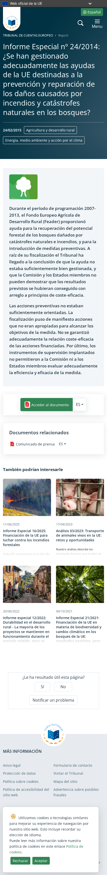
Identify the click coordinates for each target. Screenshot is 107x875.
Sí (42, 686)
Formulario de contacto (73, 765)
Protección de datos (19, 773)
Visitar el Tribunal (68, 773)
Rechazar (20, 860)
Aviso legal (12, 765)
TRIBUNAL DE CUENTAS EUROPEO (28, 35)
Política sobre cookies (21, 781)
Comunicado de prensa (35, 444)
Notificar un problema (53, 700)
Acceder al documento (50, 404)
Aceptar (41, 860)
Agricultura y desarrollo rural (50, 130)
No (63, 686)
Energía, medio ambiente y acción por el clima (43, 140)
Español (94, 12)
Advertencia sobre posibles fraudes (76, 792)
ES (78, 404)
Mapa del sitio (65, 781)
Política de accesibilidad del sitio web (26, 792)
